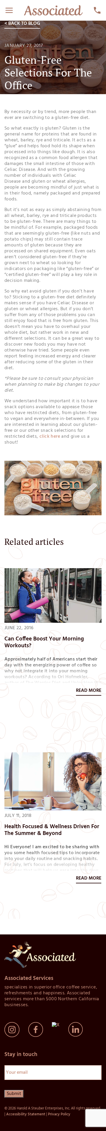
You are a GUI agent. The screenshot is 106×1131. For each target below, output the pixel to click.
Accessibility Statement (25, 1114)
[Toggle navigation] (9, 10)
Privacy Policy (59, 1114)
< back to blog (22, 23)
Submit (14, 1094)
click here (49, 436)
